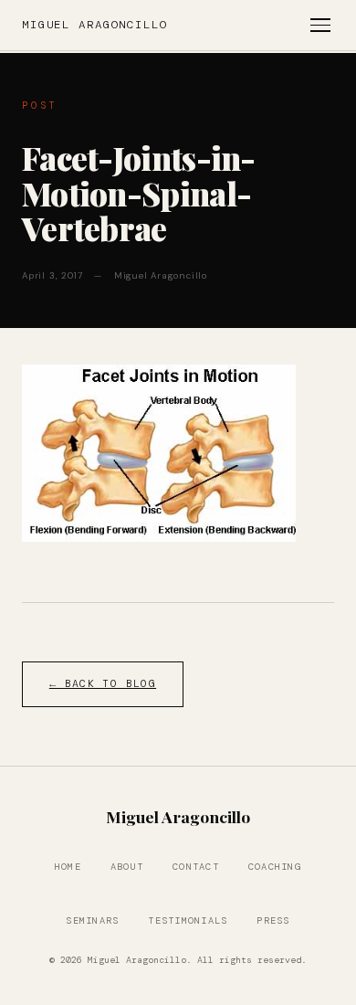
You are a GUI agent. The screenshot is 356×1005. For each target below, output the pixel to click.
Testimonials (187, 920)
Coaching (274, 867)
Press (273, 920)
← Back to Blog (102, 684)
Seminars (92, 920)
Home (68, 867)
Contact (196, 867)
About (126, 867)
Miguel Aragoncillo (95, 24)
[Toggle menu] (320, 25)
